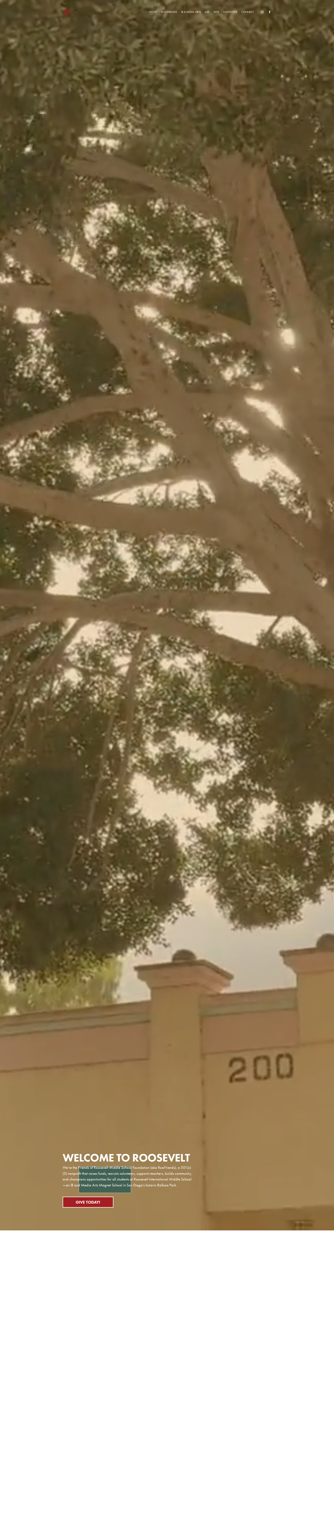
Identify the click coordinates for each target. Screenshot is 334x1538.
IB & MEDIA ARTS (191, 12)
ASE (207, 12)
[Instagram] (262, 12)
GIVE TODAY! (88, 1202)
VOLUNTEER (230, 12)
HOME (153, 12)
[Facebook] (269, 12)
